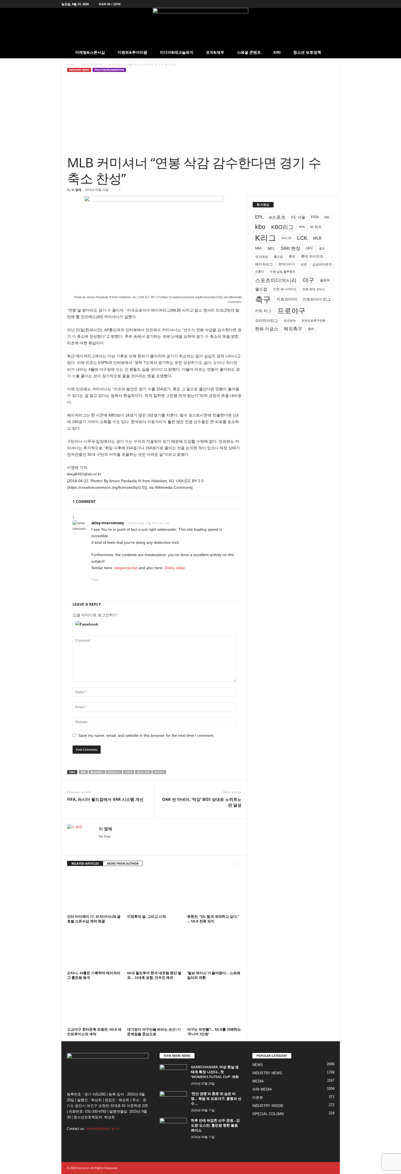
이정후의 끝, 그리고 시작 (146, 916)
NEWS (257, 1065)
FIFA (315, 217)
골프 (322, 248)
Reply (95, 579)
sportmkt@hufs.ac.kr (102, 1129)
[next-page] (239, 864)
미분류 (257, 1097)
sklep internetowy (107, 522)
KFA (302, 226)
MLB (83, 772)
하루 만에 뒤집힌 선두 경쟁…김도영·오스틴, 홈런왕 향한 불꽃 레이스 (215, 1125)
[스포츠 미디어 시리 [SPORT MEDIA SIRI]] (200, 27)
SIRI (277, 52)
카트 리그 (263, 311)
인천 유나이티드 (285, 289)
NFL (271, 248)
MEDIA (258, 1081)
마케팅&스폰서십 (90, 52)
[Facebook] (302, 4)
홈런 (311, 328)
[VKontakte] (327, 4)
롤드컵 (278, 256)
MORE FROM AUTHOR (123, 863)
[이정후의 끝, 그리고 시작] (154, 892)
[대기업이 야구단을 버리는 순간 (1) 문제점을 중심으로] (154, 1005)
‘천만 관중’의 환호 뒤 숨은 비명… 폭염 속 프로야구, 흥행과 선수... (216, 1098)
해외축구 (293, 328)
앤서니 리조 (143, 772)
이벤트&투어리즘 (132, 52)
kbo (260, 226)
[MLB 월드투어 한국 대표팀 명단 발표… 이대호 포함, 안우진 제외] (154, 948)
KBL (327, 217)
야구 (308, 280)
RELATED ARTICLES (85, 863)
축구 (263, 299)
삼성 (304, 264)
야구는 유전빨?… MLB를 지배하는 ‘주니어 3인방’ (214, 1031)
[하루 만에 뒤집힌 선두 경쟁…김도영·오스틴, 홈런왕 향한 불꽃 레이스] (173, 1128)
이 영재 (76, 190)
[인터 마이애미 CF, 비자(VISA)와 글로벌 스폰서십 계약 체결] (94, 892)
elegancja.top (125, 568)
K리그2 (286, 238)
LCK (302, 238)
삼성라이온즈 (322, 264)
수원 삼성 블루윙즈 (282, 271)
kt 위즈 (316, 227)
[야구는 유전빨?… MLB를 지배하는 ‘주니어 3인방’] (214, 1005)
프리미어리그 (266, 320)
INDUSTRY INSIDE (267, 1106)
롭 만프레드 (97, 772)
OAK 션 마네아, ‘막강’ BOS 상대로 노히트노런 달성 (201, 802)
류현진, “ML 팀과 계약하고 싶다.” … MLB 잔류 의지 (213, 918)
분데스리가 (287, 264)
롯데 (292, 256)
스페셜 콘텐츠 (249, 52)
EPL (259, 217)
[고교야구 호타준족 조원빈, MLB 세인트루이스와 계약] (94, 1005)
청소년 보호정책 (307, 52)
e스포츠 (277, 217)
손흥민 (259, 271)
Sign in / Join (110, 4)
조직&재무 (215, 52)
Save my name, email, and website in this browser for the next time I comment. (146, 735)
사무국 (128, 772)
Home (71, 64)
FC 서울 (298, 217)
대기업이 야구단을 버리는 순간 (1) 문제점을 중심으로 (154, 1031)
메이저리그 (114, 772)
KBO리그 (282, 227)
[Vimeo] (319, 4)
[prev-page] (232, 864)
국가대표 (261, 257)
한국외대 (290, 320)
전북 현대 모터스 (314, 289)
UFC (309, 248)
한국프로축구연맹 (313, 320)
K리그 (265, 238)
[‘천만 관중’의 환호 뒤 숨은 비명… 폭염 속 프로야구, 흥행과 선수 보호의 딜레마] (173, 1101)
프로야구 (291, 311)
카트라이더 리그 (317, 299)
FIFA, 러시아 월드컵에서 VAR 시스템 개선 (105, 799)
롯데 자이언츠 (312, 256)
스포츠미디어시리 (276, 280)
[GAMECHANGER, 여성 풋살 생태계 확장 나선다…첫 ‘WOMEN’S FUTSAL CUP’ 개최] (173, 1074)
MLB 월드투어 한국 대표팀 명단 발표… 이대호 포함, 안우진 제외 (154, 975)
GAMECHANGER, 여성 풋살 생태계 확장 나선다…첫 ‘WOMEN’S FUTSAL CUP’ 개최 (215, 1071)
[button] (332, 52)
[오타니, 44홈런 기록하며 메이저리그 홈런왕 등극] (94, 948)
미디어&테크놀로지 (176, 52)
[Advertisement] (200, 114)
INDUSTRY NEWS (91, 64)
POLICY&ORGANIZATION (109, 70)
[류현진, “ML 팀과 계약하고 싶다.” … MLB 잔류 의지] (214, 892)
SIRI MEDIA (262, 1089)
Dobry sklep (174, 568)
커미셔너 (159, 772)
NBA (258, 248)
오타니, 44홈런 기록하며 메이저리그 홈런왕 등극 (93, 975)
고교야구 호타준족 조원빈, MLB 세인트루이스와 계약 (94, 1031)
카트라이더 (287, 299)
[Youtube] (336, 4)
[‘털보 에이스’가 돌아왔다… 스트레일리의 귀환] (214, 948)
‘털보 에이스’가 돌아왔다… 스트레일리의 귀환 (213, 975)
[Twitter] (310, 4)
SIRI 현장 (290, 248)
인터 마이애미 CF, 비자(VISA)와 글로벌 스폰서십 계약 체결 (94, 918)
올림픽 (325, 280)
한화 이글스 (266, 329)
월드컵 (261, 289)
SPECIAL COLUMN (268, 1114)
